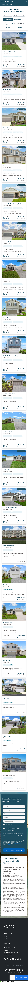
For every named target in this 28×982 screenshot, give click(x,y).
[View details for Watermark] (14, 649)
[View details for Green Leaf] (14, 763)
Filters (20, 27)
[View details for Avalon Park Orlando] (14, 535)
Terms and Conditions (18, 843)
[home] (1, 4)
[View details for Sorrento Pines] (14, 421)
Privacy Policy (9, 844)
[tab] (8, 19)
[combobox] (7, 15)
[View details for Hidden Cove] (14, 725)
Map (9, 27)
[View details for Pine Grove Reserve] (14, 574)
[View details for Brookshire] (14, 687)
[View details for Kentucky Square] (14, 612)
